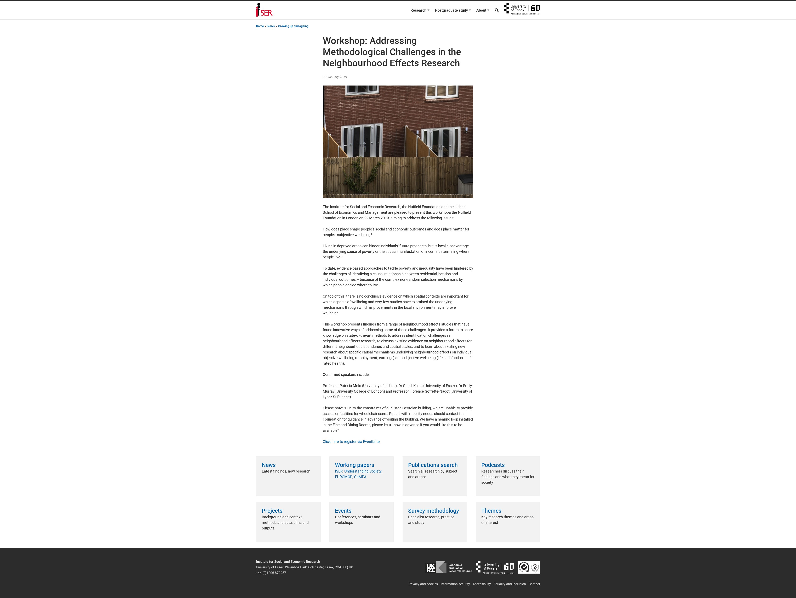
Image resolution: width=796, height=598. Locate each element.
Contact (534, 584)
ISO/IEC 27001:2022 (529, 567)
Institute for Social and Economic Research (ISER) (264, 10)
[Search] (496, 10)
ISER (339, 471)
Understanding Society (362, 471)
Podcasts (493, 465)
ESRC (448, 567)
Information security (455, 584)
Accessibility (482, 584)
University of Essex (522, 10)
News (269, 465)
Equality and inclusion (510, 584)
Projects (272, 511)
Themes (491, 511)
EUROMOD (343, 477)
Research (418, 10)
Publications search (433, 465)
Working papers (354, 465)
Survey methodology (433, 511)
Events (343, 511)
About (481, 10)
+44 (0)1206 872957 (271, 573)
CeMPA (360, 477)
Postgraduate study (451, 10)
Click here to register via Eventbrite (351, 441)
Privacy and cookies (423, 584)
